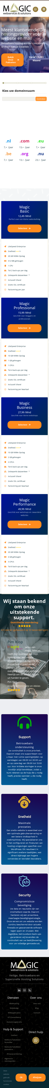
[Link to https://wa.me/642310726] (35, 9)
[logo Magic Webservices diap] (24, 971)
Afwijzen (37, 1077)
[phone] (30, 1001)
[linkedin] (19, 1001)
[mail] (24, 1001)
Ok (21, 1077)
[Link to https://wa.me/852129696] (35, 1051)
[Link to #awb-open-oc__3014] (43, 9)
